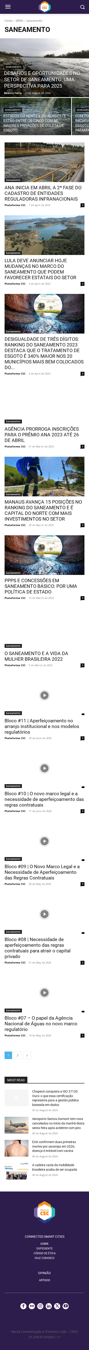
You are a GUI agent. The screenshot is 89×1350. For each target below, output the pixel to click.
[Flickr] (32, 1306)
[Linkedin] (49, 1306)
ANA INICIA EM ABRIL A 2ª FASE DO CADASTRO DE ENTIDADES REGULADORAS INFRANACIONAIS (43, 193)
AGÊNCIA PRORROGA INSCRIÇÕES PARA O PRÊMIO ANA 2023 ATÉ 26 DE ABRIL (42, 434)
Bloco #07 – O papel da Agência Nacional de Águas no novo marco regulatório (41, 1023)
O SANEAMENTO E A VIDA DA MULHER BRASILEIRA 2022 (36, 656)
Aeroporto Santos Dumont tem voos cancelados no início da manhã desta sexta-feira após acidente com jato (58, 1123)
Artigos (44, 1280)
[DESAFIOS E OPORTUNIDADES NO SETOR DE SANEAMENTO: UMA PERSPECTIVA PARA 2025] (44, 67)
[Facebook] (23, 1306)
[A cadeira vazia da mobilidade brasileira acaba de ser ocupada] (17, 1171)
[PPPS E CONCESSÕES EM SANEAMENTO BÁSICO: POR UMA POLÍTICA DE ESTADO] (44, 555)
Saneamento (13, 67)
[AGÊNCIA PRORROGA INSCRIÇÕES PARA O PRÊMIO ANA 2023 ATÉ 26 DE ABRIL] (44, 403)
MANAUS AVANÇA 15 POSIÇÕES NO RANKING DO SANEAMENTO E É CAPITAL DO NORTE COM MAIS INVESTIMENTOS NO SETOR (43, 510)
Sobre (44, 1243)
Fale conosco (44, 1258)
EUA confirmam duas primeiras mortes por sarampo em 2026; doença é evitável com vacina (54, 1146)
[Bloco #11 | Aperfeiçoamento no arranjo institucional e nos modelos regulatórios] (44, 695)
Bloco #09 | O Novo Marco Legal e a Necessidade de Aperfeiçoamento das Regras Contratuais (42, 872)
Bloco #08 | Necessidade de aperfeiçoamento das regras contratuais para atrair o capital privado (38, 948)
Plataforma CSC (15, 205)
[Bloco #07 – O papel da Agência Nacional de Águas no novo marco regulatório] (44, 992)
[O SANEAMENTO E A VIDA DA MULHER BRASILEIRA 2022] (44, 628)
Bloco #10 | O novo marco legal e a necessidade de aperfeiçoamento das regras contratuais (44, 799)
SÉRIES (19, 21)
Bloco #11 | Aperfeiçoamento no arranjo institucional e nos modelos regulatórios (42, 726)
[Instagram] (40, 1306)
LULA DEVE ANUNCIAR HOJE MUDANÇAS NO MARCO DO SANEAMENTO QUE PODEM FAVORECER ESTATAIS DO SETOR (40, 269)
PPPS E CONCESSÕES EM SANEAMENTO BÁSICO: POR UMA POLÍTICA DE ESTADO (41, 586)
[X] (57, 1306)
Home (9, 21)
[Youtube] (66, 1306)
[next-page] (27, 1055)
